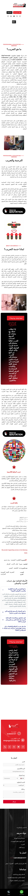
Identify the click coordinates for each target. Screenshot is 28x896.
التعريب (23, 844)
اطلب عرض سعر (17, 12)
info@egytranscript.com (11, 741)
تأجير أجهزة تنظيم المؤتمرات (18, 841)
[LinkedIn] (11, 16)
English (9, 12)
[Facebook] (20, 16)
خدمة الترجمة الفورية (19, 838)
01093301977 (11, 734)
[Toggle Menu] (13, 22)
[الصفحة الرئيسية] (19, 5)
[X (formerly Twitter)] (17, 16)
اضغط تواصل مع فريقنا (16, 318)
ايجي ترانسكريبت (21, 827)
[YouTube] (14, 16)
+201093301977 (20, 858)
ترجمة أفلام (22, 847)
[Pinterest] (8, 16)
